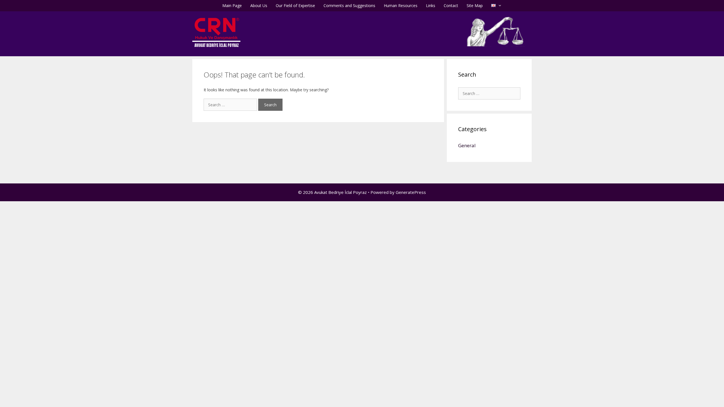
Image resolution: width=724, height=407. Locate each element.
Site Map (475, 5)
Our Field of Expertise (295, 5)
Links (430, 5)
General (467, 145)
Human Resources (400, 5)
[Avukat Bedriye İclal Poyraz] (216, 32)
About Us (258, 5)
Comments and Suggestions (349, 5)
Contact (451, 5)
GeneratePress (411, 192)
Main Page (232, 5)
